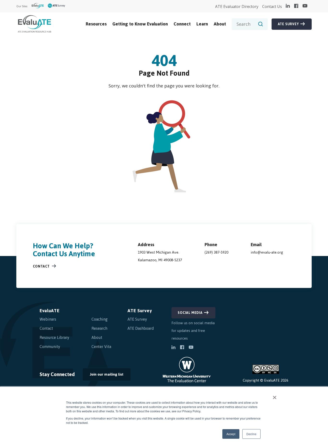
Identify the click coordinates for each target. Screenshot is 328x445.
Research (99, 328)
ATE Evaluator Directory (236, 6)
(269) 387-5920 (216, 252)
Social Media (190, 313)
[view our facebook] (296, 6)
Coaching (99, 319)
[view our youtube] (305, 6)
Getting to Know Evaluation (140, 23)
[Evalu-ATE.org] (38, 6)
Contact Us (272, 6)
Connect (182, 23)
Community (50, 346)
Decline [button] (251, 434)
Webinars (48, 319)
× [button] (274, 396)
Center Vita (101, 346)
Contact (41, 266)
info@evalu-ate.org (267, 252)
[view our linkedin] (288, 6)
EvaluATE (50, 310)
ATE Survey (288, 24)
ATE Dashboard (141, 328)
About (220, 23)
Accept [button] (230, 434)
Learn (202, 23)
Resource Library (54, 337)
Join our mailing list (102, 375)
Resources (96, 23)
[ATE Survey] (56, 6)
